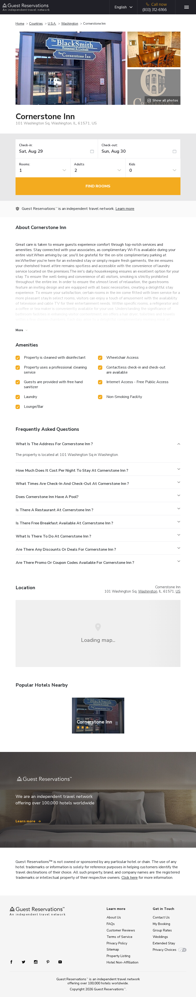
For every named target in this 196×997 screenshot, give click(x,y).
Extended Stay (164, 943)
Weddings (160, 937)
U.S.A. (52, 24)
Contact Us (161, 917)
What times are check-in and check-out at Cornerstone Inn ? (72, 483)
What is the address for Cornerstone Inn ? (54, 444)
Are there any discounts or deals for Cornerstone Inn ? (66, 549)
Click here (129, 877)
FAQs (111, 924)
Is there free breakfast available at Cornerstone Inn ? (64, 523)
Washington (69, 24)
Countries (36, 24)
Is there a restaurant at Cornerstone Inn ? (54, 510)
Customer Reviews (121, 930)
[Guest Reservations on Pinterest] (48, 962)
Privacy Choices (164, 949)
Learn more (124, 208)
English (120, 7)
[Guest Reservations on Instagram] (36, 962)
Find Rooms (98, 186)
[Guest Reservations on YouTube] (58, 962)
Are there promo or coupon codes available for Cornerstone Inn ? (75, 562)
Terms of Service (119, 937)
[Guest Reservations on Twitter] (24, 962)
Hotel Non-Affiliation (122, 962)
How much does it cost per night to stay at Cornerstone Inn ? (72, 470)
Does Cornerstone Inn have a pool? (47, 496)
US (178, 591)
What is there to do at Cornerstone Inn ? (53, 536)
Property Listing (118, 956)
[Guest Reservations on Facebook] (14, 962)
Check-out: (110, 145)
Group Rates (162, 930)
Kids (132, 164)
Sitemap (113, 949)
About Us (114, 917)
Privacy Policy (117, 943)
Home (20, 24)
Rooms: (24, 164)
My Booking (161, 924)
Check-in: (26, 145)
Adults (79, 164)
